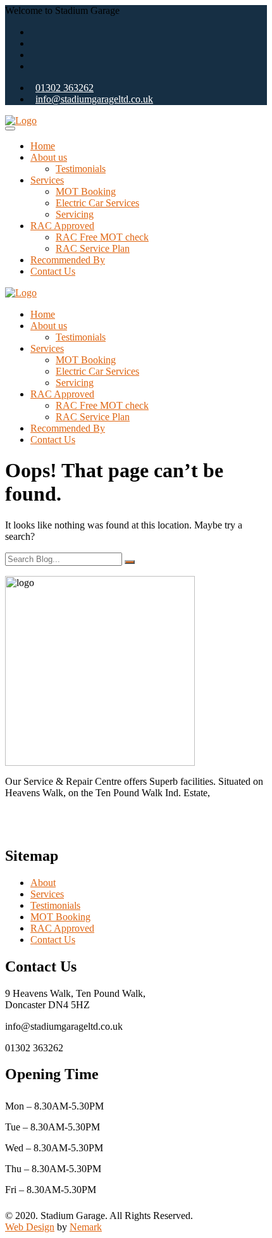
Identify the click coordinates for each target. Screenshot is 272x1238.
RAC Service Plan (93, 248)
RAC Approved (62, 225)
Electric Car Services (97, 202)
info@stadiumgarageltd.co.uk (94, 99)
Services (47, 180)
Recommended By (67, 259)
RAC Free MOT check (102, 237)
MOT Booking (86, 191)
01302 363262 (64, 87)
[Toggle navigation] (10, 128)
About (43, 882)
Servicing (75, 214)
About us (48, 157)
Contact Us (52, 271)
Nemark (86, 1227)
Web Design (29, 1227)
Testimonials (81, 168)
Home (42, 146)
